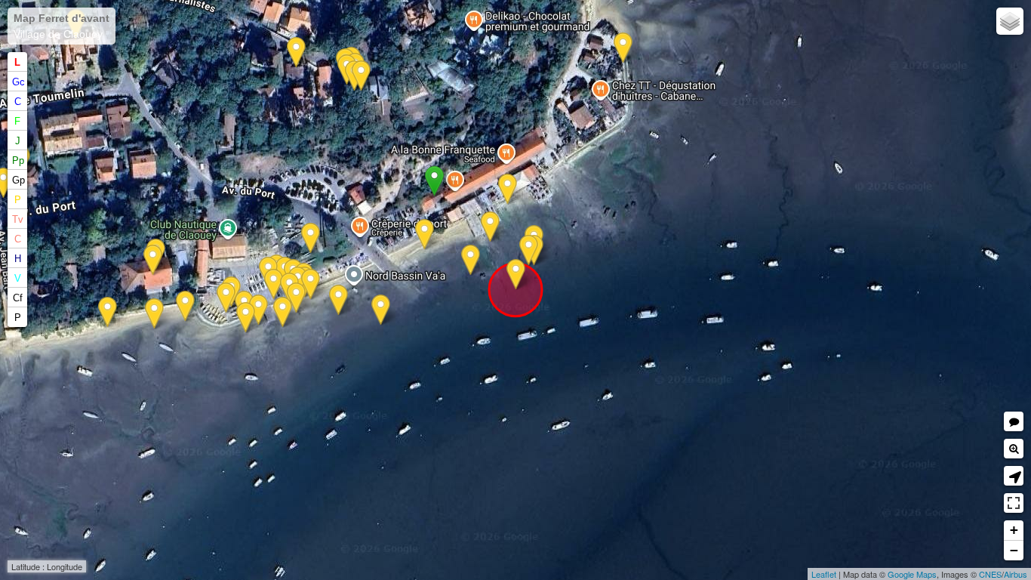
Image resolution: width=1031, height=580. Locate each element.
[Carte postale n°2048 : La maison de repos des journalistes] (361, 75)
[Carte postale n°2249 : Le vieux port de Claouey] (528, 250)
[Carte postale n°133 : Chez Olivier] (273, 284)
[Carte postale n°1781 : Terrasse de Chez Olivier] (245, 317)
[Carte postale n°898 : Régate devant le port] (338, 300)
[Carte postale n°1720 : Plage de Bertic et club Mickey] (623, 47)
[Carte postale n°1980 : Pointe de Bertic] (282, 312)
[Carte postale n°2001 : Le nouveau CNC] (515, 274)
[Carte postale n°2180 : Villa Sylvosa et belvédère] (185, 306)
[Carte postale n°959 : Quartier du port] (154, 313)
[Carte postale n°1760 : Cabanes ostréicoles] (424, 234)
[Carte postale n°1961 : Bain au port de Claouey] (490, 226)
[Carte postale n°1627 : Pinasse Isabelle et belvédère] (107, 312)
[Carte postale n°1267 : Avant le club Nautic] (470, 260)
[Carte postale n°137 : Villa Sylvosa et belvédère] (152, 260)
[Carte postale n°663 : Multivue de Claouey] (380, 310)
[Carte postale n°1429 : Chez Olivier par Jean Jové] (310, 284)
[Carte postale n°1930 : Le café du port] (296, 297)
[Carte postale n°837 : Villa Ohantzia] (296, 52)
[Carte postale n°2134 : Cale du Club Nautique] (226, 297)
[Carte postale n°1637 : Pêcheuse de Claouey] (507, 189)
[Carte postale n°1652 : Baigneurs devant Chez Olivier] (258, 310)
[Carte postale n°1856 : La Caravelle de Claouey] (310, 238)
